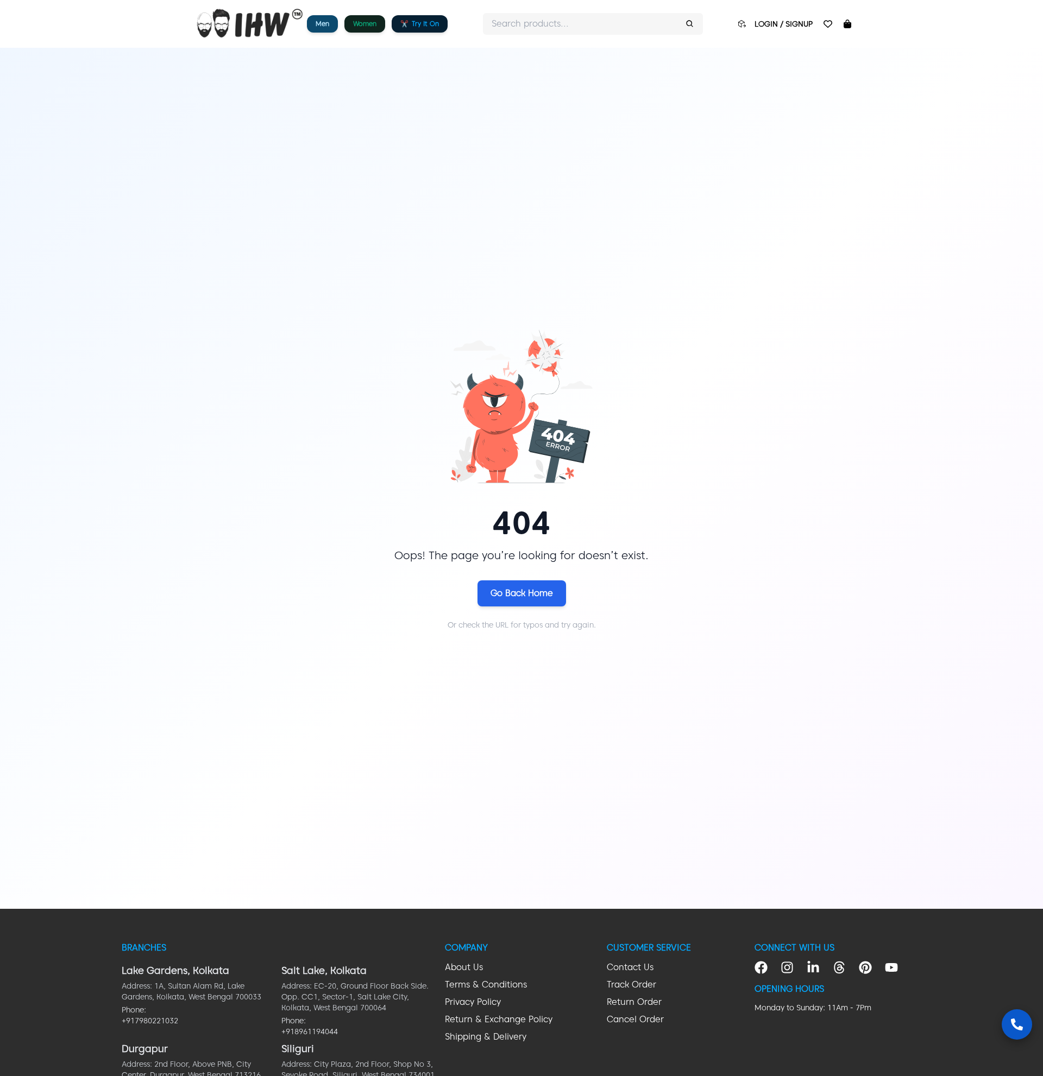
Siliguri (297, 1048)
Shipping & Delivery (485, 1036)
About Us (464, 967)
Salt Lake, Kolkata (324, 970)
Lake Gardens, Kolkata (175, 970)
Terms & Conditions (486, 984)
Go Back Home (522, 593)
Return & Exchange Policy (498, 1019)
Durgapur (145, 1048)
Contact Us (630, 967)
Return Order (634, 1002)
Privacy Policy (473, 1002)
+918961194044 (309, 1031)
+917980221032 (150, 1020)
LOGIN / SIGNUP (784, 24)
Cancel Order (635, 1019)
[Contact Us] (1017, 1024)
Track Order (631, 984)
